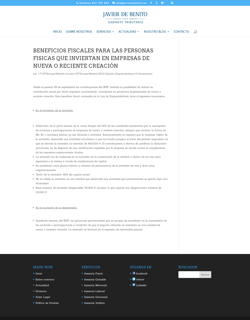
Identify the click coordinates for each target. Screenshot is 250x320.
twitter (139, 279)
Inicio (57, 32)
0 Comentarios (144, 73)
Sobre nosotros (79, 32)
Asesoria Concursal (95, 297)
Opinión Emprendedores (119, 73)
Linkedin (140, 285)
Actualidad (127, 32)
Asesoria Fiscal (93, 273)
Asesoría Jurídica (94, 303)
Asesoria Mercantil (95, 285)
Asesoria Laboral (94, 291)
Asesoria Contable (95, 279)
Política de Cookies (47, 303)
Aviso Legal (43, 297)
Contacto (181, 32)
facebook (141, 273)
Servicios (103, 32)
